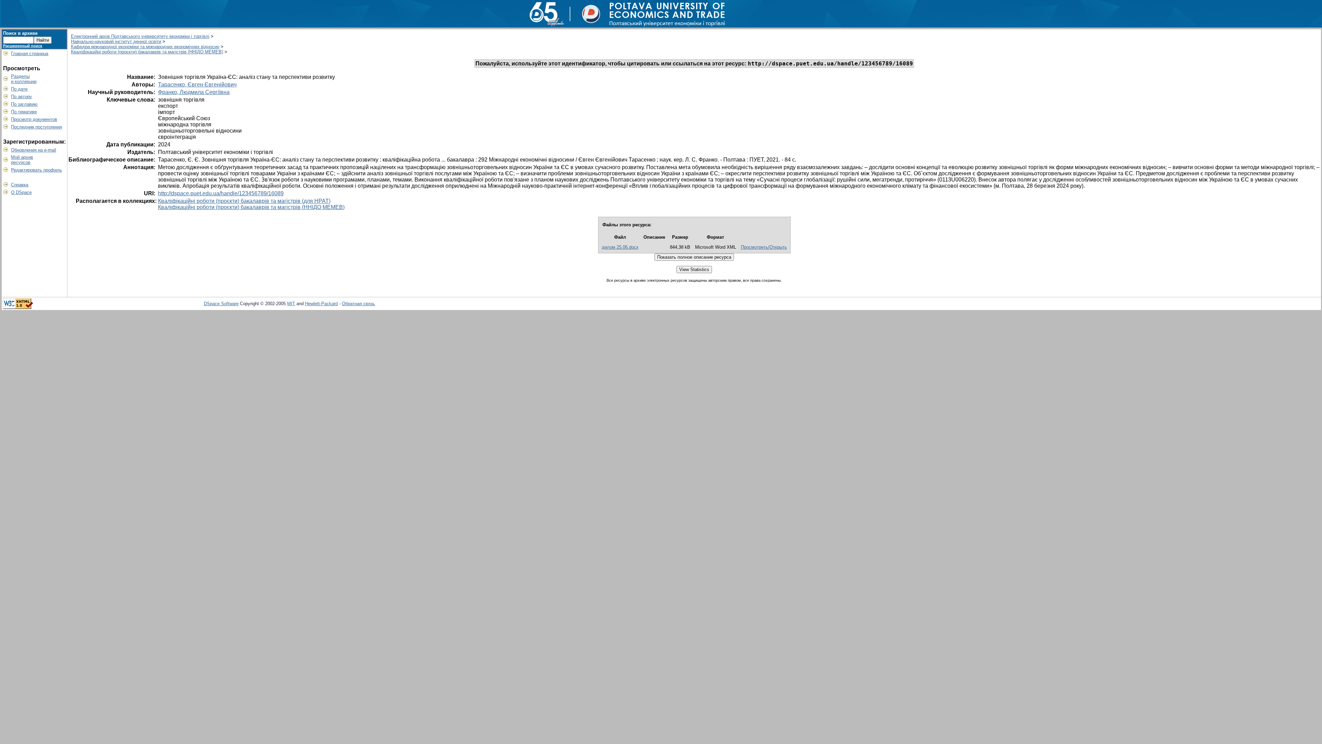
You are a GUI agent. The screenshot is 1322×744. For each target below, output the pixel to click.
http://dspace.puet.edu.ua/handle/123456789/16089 (221, 193)
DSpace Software (221, 303)
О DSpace (21, 192)
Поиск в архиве (20, 33)
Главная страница (29, 53)
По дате (19, 89)
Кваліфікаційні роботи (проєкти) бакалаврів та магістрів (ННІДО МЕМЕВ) (147, 51)
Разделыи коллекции (23, 79)
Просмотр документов (34, 119)
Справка (19, 184)
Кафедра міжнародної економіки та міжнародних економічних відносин (145, 46)
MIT (291, 303)
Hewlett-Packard (321, 303)
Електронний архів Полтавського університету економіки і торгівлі (140, 36)
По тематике (24, 111)
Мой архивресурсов (22, 160)
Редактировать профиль (36, 170)
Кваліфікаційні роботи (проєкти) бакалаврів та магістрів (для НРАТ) (244, 201)
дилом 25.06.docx (620, 247)
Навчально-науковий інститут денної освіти (116, 41)
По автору (21, 96)
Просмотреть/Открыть (764, 247)
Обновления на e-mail (33, 150)
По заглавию (24, 104)
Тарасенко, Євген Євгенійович (197, 84)
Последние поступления (36, 127)
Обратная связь (358, 303)
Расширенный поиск (22, 46)
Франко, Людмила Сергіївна (194, 92)
